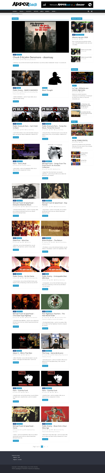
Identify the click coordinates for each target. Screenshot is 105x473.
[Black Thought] (55, 71)
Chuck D (27, 59)
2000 (15, 238)
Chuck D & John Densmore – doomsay (33, 57)
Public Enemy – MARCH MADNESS (25, 90)
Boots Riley (59, 354)
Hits (47, 274)
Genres (47, 11)
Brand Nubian (63, 242)
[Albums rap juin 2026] (82, 21)
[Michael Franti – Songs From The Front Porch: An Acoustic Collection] (55, 144)
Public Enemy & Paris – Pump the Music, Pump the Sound (54, 127)
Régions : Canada (17, 459)
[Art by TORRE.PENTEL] (82, 124)
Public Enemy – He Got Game (23, 276)
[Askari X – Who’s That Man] (26, 334)
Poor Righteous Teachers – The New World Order (53, 315)
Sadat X (48, 244)
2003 (15, 161)
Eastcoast (45, 88)
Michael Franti (57, 169)
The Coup (49, 356)
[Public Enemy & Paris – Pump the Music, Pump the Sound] (55, 107)
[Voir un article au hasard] (91, 11)
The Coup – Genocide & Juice (52, 353)
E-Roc (63, 354)
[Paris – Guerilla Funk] (26, 371)
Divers (53, 11)
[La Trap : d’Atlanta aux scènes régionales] (82, 72)
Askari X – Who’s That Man (22, 353)
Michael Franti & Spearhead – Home (23, 427)
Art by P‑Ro (83, 160)
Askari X (28, 354)
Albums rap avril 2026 (86, 57)
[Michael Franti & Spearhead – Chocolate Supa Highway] (26, 295)
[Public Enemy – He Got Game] (26, 257)
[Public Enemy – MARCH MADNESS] (26, 71)
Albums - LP (19, 161)
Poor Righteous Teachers (51, 319)
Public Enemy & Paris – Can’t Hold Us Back (25, 127)
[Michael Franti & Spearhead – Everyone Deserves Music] (26, 184)
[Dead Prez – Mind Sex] (26, 221)
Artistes (36, 11)
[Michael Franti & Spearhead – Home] (26, 407)
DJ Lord (31, 92)
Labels (42, 11)
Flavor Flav (35, 92)
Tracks (21, 11)
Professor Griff (16, 93)
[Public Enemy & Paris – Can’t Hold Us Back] (26, 107)
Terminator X (57, 431)
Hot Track (19, 54)
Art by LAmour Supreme (84, 153)
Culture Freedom (59, 317)
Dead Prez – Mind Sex (21, 240)
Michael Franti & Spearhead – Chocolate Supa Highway (23, 315)
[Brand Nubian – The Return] (55, 221)
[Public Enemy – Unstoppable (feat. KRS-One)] (55, 257)
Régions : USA (16, 457)
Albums (15, 11)
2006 (15, 123)
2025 (15, 88)
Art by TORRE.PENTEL (80, 140)
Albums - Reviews (80, 34)
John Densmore (33, 59)
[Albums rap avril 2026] (75, 56)
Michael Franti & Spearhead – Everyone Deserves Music (23, 204)
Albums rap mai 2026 (86, 49)
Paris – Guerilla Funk (20, 390)
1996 (44, 311)
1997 (15, 311)
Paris (27, 129)
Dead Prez (28, 242)
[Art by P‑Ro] (75, 159)
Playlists (28, 11)
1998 (44, 238)
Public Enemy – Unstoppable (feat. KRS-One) (54, 277)
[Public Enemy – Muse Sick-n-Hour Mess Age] (55, 407)
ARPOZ (22, 59)
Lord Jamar (44, 244)
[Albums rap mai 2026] (75, 49)
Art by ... (74, 137)
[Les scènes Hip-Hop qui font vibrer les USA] (75, 111)
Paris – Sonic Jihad (19, 163)
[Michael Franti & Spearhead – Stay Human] (55, 184)
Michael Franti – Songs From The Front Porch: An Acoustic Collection (54, 165)
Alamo (59, 242)
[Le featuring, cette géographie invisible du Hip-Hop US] (75, 103)
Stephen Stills (34, 278)
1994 (44, 350)
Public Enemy (22, 93)
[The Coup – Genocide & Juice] (55, 334)
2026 (15, 54)
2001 (44, 200)
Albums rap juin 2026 (80, 37)
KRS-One (57, 280)
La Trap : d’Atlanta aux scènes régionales (80, 89)
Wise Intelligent (60, 319)
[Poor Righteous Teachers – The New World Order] (55, 295)
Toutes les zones (16, 455)
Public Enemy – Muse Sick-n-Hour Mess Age (54, 427)
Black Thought (47, 90)
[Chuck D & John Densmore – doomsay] (40, 22)
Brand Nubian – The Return (52, 240)
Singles (18, 88)
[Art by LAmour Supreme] (75, 152)
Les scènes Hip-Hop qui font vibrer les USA (86, 112)
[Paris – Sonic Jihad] (26, 144)
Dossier (74, 85)
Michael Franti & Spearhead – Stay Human (54, 204)
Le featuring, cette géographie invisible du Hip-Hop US (86, 105)
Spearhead (35, 206)
